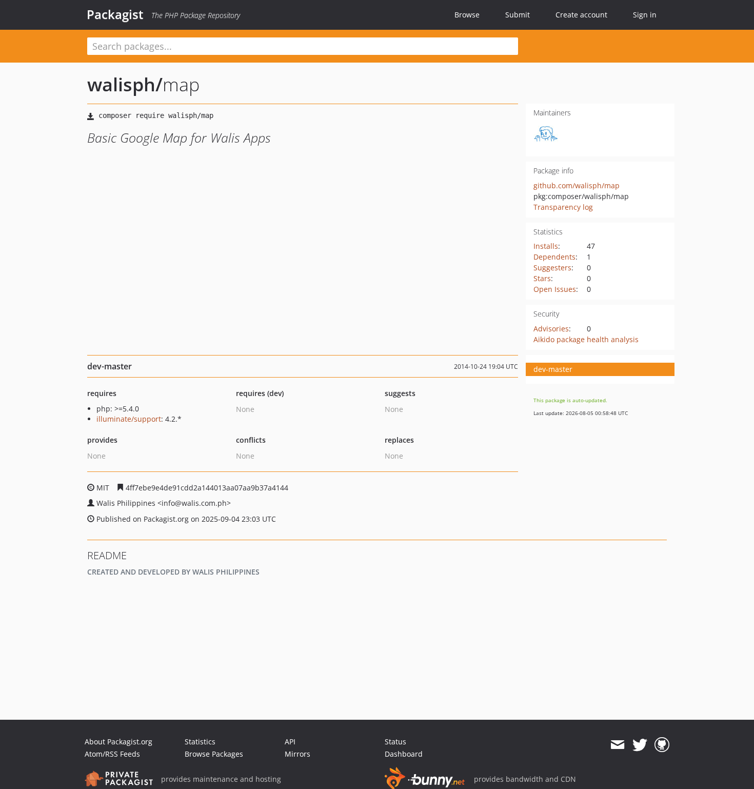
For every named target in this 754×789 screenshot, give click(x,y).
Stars (542, 278)
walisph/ (125, 84)
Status (395, 741)
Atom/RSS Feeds (112, 754)
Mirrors (297, 754)
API (290, 741)
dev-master (552, 369)
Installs (545, 246)
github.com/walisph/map (576, 185)
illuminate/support (128, 419)
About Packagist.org (118, 741)
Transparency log (563, 207)
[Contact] (617, 745)
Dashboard (404, 754)
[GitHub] (661, 745)
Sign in (645, 14)
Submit (517, 14)
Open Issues (554, 289)
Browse (467, 14)
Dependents (554, 257)
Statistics (200, 741)
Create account (581, 14)
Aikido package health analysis (586, 339)
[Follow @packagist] (639, 745)
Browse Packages (214, 754)
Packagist (115, 14)
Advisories (551, 328)
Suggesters (552, 267)
